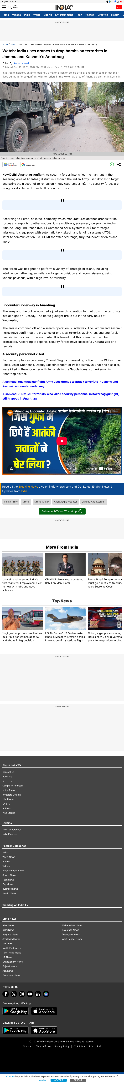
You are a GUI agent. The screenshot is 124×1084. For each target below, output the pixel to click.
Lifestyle (103, 14)
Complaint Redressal (13, 785)
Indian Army (11, 501)
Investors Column (11, 794)
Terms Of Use (43, 1046)
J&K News (7, 970)
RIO (91, 1046)
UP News (7, 957)
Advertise (7, 781)
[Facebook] (5, 994)
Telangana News (71, 934)
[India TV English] (64, 7)
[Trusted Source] (29, 164)
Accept (58, 1080)
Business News (10, 888)
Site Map (27, 1046)
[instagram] (22, 994)
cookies (42, 1080)
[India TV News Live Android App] (15, 1011)
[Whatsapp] (112, 164)
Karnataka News (11, 975)
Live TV (6, 803)
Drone (26, 501)
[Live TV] (119, 7)
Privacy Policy (62, 1046)
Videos (16, 14)
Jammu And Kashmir (93, 501)
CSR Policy (79, 1046)
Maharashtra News (72, 925)
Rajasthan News (70, 929)
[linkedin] (38, 994)
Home (5, 14)
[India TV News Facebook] (115, 1)
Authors (6, 808)
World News (8, 857)
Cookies (10, 1076)
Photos (89, 14)
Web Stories (8, 812)
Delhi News (8, 929)
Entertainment (64, 14)
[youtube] (30, 994)
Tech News (8, 879)
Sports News (9, 875)
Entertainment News (13, 870)
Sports (48, 14)
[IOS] (107, 1)
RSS (99, 1046)
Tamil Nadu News (11, 952)
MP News (7, 943)
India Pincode (9, 834)
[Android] (110, 1)
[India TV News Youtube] (121, 1)
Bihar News (8, 925)
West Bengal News (72, 939)
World (37, 14)
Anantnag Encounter (65, 501)
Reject (78, 1080)
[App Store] (44, 1011)
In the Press (8, 790)
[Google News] (10, 164)
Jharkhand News (11, 939)
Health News (9, 893)
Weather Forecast (11, 829)
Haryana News (10, 934)
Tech (79, 14)
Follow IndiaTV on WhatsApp (59, 511)
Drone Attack (41, 501)
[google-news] (46, 994)
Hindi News (8, 799)
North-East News (11, 948)
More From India (62, 547)
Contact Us (8, 772)
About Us (7, 776)
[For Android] (15, 1030)
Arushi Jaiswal (21, 63)
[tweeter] (13, 994)
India (27, 14)
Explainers (7, 884)
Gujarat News (9, 966)
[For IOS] (44, 1030)
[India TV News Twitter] (118, 1)
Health (115, 14)
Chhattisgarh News (12, 961)
